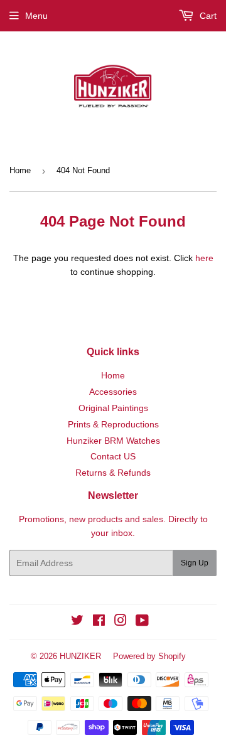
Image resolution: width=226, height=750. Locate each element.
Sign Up (194, 563)
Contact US (113, 456)
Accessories (113, 392)
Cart (207, 16)
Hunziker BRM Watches (113, 441)
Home (20, 170)
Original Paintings (113, 408)
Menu (36, 16)
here (204, 258)
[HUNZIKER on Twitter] (77, 622)
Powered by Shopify (149, 656)
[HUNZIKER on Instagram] (120, 622)
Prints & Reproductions (113, 424)
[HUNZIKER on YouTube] (142, 622)
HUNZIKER (80, 656)
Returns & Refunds (113, 473)
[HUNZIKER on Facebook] (98, 622)
